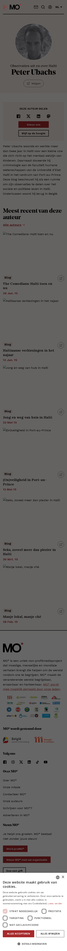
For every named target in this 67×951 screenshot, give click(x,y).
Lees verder (55, 903)
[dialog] (33, 912)
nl (57, 7)
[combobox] (58, 877)
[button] (33, 944)
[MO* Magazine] (15, 7)
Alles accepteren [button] (18, 933)
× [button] (62, 877)
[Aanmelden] (50, 7)
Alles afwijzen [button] (50, 933)
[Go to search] (43, 7)
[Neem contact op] (36, 7)
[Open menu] (5, 7)
